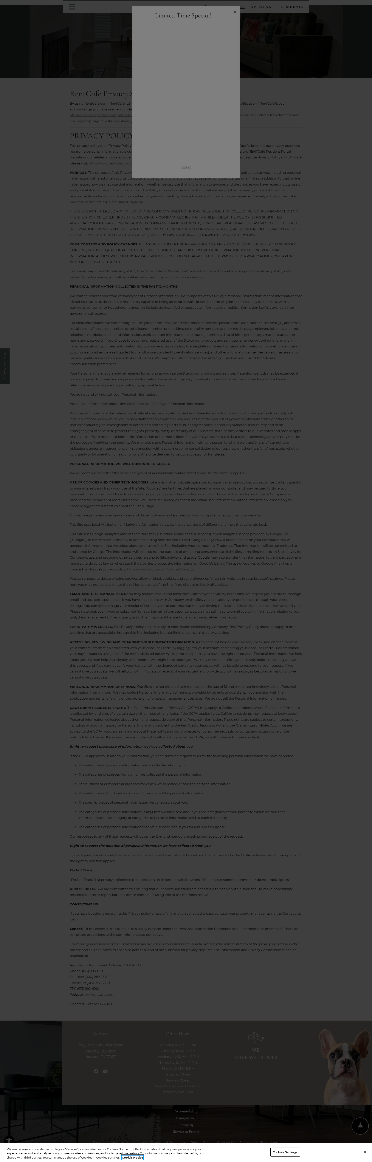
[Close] (365, 1152)
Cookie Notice (132, 1157)
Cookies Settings (285, 1152)
